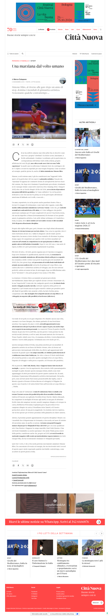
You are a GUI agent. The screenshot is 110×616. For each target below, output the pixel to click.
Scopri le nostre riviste (19, 475)
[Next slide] (102, 533)
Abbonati (96, 603)
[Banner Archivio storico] (39, 307)
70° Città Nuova (84, 54)
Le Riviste (41, 29)
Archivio (52, 29)
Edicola (60, 29)
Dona (66, 29)
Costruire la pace (96, 54)
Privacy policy (60, 591)
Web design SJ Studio (52, 608)
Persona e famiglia (20, 61)
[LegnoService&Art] (55, 503)
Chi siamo (9, 594)
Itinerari (74, 54)
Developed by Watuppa (64, 608)
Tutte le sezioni (14, 54)
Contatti (8, 591)
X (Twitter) (34, 594)
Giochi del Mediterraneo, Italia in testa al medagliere (17, 563)
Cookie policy (60, 594)
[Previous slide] (96, 533)
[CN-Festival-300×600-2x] (87, 84)
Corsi (78, 29)
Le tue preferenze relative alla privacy (62, 614)
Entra (95, 29)
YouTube (34, 598)
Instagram (34, 596)
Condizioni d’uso (61, 598)
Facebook (34, 591)
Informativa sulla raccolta (40, 614)
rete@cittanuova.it (30, 485)
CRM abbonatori (11, 596)
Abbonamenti (87, 29)
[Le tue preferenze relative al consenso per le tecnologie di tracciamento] (107, 613)
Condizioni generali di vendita (65, 596)
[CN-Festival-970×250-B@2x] (55, 12)
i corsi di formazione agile (20, 478)
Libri (72, 29)
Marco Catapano (20, 79)
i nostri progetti (18, 480)
